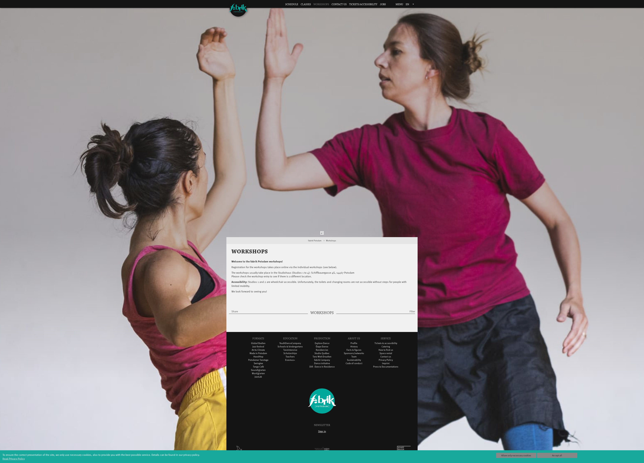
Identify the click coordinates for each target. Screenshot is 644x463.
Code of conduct (354, 364)
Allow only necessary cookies (516, 455)
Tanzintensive (290, 350)
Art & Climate (258, 350)
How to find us (386, 350)
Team (354, 357)
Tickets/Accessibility (363, 4)
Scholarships (290, 354)
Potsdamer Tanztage (258, 360)
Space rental (386, 354)
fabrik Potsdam (314, 241)
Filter (412, 312)
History (354, 347)
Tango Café (258, 367)
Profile (354, 344)
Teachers (290, 357)
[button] (389, 4)
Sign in (322, 432)
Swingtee (258, 364)
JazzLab (258, 377)
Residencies (322, 350)
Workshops (321, 4)
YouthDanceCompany (290, 344)
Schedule (291, 4)
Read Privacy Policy (14, 458)
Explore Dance (322, 344)
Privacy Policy (386, 360)
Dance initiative (322, 364)
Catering (386, 347)
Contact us (339, 4)
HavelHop (258, 357)
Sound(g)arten (258, 370)
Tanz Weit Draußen (322, 357)
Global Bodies (258, 344)
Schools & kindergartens (290, 347)
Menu (399, 4)
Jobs (383, 4)
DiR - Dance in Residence (322, 367)
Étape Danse (322, 347)
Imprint (385, 364)
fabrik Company (322, 360)
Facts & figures (353, 350)
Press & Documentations (385, 367)
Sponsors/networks (354, 354)
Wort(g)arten (258, 374)
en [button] (408, 4)
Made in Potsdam (258, 354)
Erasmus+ (290, 360)
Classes (306, 4)
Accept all (557, 455)
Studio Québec (322, 354)
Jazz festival (258, 347)
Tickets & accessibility (385, 344)
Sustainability (354, 360)
